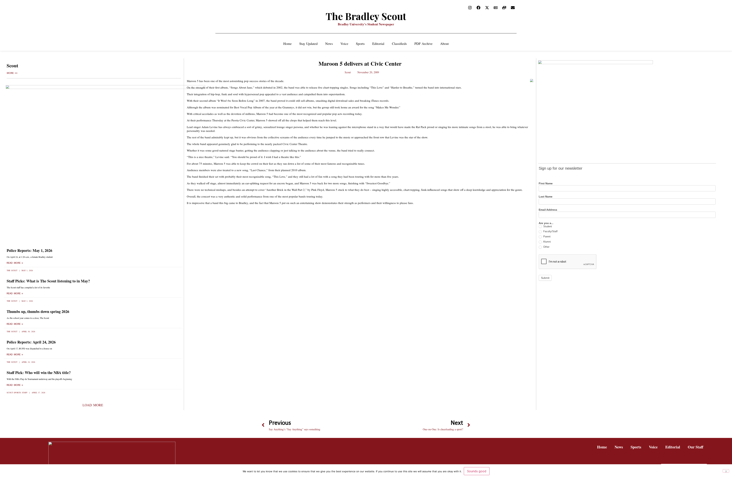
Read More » (15, 263)
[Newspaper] (495, 7)
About (444, 43)
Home (287, 43)
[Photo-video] (504, 7)
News (329, 43)
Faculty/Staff (550, 231)
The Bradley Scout (366, 16)
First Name (546, 183)
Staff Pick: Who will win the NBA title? (39, 372)
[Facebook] (478, 7)
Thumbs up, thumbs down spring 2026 (38, 311)
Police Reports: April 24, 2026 (31, 342)
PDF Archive (423, 43)
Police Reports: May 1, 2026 (29, 250)
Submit (545, 277)
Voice (344, 43)
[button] (93, 405)
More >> (12, 73)
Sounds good (476, 471)
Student (547, 226)
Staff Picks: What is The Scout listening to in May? (48, 281)
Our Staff (695, 447)
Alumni (547, 241)
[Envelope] (513, 7)
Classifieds (399, 43)
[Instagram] (470, 7)
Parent (547, 236)
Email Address (548, 209)
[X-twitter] (487, 7)
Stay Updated (308, 43)
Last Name (545, 196)
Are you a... (546, 223)
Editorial (378, 43)
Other (546, 246)
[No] (726, 471)
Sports (360, 43)
